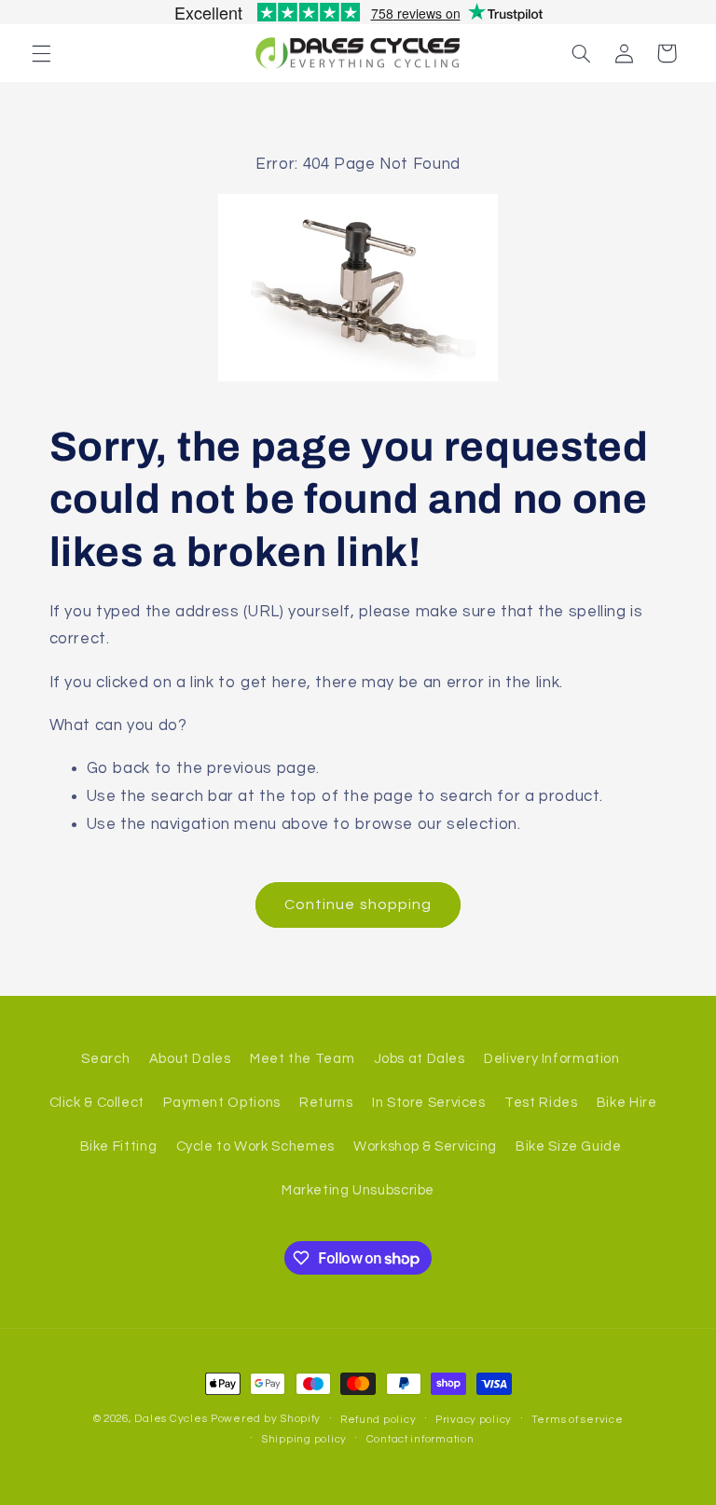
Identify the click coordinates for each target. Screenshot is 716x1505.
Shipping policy (304, 1439)
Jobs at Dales (419, 1059)
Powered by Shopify (266, 1419)
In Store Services (429, 1103)
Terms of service (577, 1420)
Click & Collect (97, 1103)
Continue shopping (358, 904)
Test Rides (540, 1103)
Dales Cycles (170, 1419)
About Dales (190, 1059)
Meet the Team (302, 1059)
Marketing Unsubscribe (358, 1190)
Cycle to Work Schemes (255, 1146)
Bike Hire (627, 1103)
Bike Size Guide (568, 1146)
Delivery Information (552, 1059)
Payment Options (221, 1103)
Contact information (420, 1439)
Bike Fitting (119, 1146)
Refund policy (378, 1420)
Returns (325, 1103)
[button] (41, 53)
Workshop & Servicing (425, 1146)
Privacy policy (473, 1420)
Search (105, 1059)
